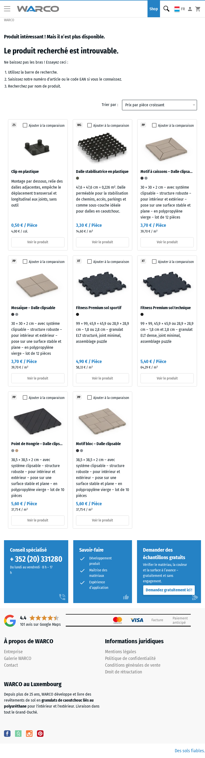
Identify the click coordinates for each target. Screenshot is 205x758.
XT (78, 261)
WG (79, 125)
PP (143, 125)
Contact (11, 665)
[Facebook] (7, 733)
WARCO (9, 20)
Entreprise (13, 651)
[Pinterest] (40, 733)
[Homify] (18, 733)
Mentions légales (120, 651)
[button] (9, 9)
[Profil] (190, 8)
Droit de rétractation (123, 672)
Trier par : (110, 104)
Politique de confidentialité (130, 658)
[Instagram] (29, 733)
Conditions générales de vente (132, 665)
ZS (14, 125)
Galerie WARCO (17, 658)
